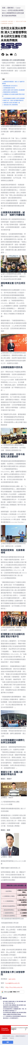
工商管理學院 (18, 44)
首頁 (3, 8)
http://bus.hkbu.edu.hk (13, 987)
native (3, 44)
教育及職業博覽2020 (6, 47)
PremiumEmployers (5, 1029)
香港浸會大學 (15, 47)
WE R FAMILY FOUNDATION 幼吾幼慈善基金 (19, 1028)
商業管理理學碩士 (10, 44)
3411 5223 (12, 979)
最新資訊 (10, 8)
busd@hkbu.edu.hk (12, 983)
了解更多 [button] (11, 1038)
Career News (7, 21)
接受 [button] (8, 1042)
